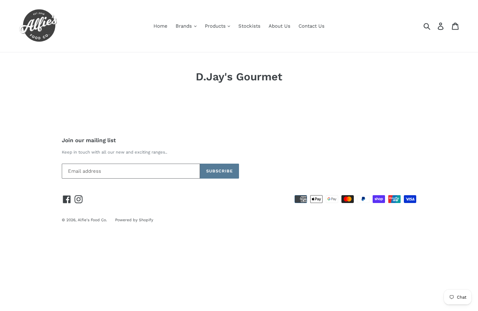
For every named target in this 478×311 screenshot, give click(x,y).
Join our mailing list (89, 140)
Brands (184, 26)
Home (160, 26)
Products (216, 26)
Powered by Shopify (134, 220)
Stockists (249, 26)
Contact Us (312, 26)
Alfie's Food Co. (92, 220)
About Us (279, 26)
